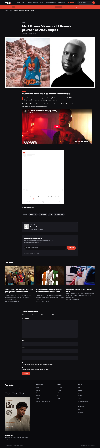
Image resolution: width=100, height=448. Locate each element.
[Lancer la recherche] (93, 2)
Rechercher (80, 412)
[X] (13, 393)
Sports (30, 2)
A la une (38, 395)
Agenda (79, 409)
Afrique (38, 393)
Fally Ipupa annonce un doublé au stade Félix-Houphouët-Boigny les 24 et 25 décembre (49, 291)
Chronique (59, 387)
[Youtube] (16, 393)
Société (41, 2)
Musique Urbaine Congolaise (43, 401)
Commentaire (25, 318)
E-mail (23, 347)
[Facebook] (6, 393)
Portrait (59, 390)
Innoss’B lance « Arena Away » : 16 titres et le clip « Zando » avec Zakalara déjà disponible (19, 291)
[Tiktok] (20, 393)
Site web (24, 355)
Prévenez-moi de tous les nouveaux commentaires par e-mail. (37, 364)
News (18, 2)
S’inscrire (71, 247)
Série (58, 393)
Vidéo (58, 398)
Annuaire (72, 2)
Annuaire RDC (81, 406)
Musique (24, 2)
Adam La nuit (9, 435)
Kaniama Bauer (35, 227)
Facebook (43, 214)
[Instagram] (9, 393)
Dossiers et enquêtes (50, 2)
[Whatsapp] (23, 393)
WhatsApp (33, 214)
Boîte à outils (61, 2)
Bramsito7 (40, 202)
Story (58, 395)
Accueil (6, 10)
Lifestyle (35, 2)
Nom (23, 340)
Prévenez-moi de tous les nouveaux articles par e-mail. (35, 369)
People (37, 398)
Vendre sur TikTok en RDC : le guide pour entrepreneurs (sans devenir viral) (33, 7)
